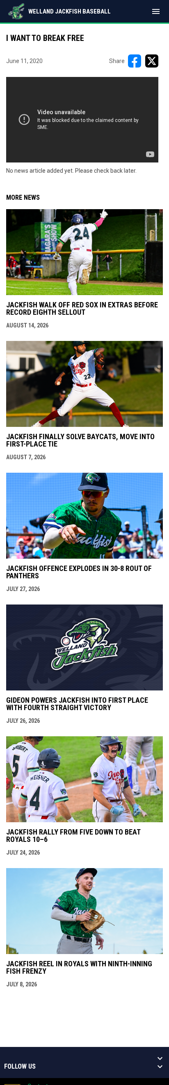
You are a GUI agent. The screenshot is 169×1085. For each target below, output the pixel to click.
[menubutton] (156, 11)
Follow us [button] (20, 1066)
